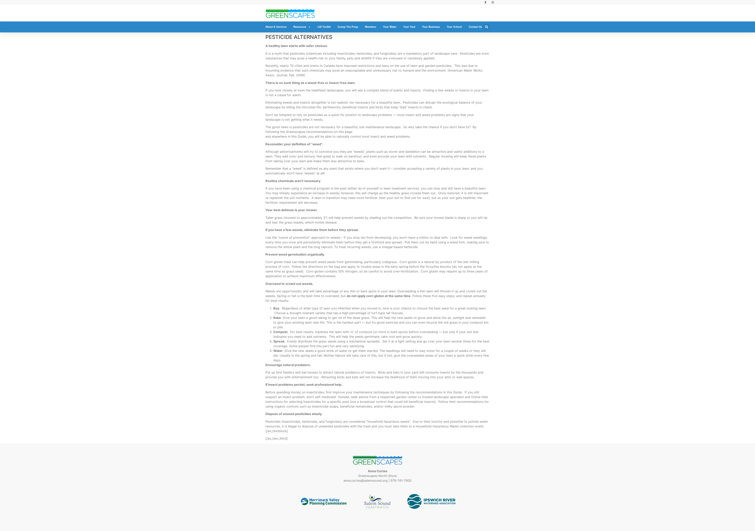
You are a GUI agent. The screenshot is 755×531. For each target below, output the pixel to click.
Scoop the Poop (348, 26)
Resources (299, 26)
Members (370, 26)
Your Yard (409, 26)
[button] (486, 27)
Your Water (389, 26)
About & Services (275, 26)
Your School (454, 26)
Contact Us (475, 26)
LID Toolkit (324, 26)
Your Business (431, 26)
